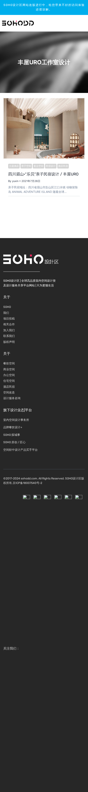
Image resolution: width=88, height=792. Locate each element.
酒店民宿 (63, 166)
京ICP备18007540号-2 (27, 483)
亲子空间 (26, 166)
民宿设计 (51, 166)
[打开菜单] (73, 23)
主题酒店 (14, 166)
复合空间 (38, 166)
